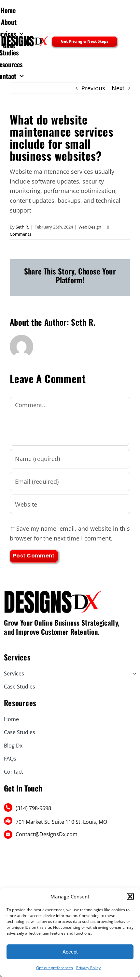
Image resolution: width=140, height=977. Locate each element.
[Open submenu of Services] (133, 673)
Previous (93, 88)
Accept (70, 952)
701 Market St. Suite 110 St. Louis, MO (61, 821)
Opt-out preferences (54, 967)
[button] (130, 896)
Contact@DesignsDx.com (46, 834)
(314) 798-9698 (33, 808)
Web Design (89, 227)
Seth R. (22, 227)
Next (118, 88)
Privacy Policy (88, 967)
